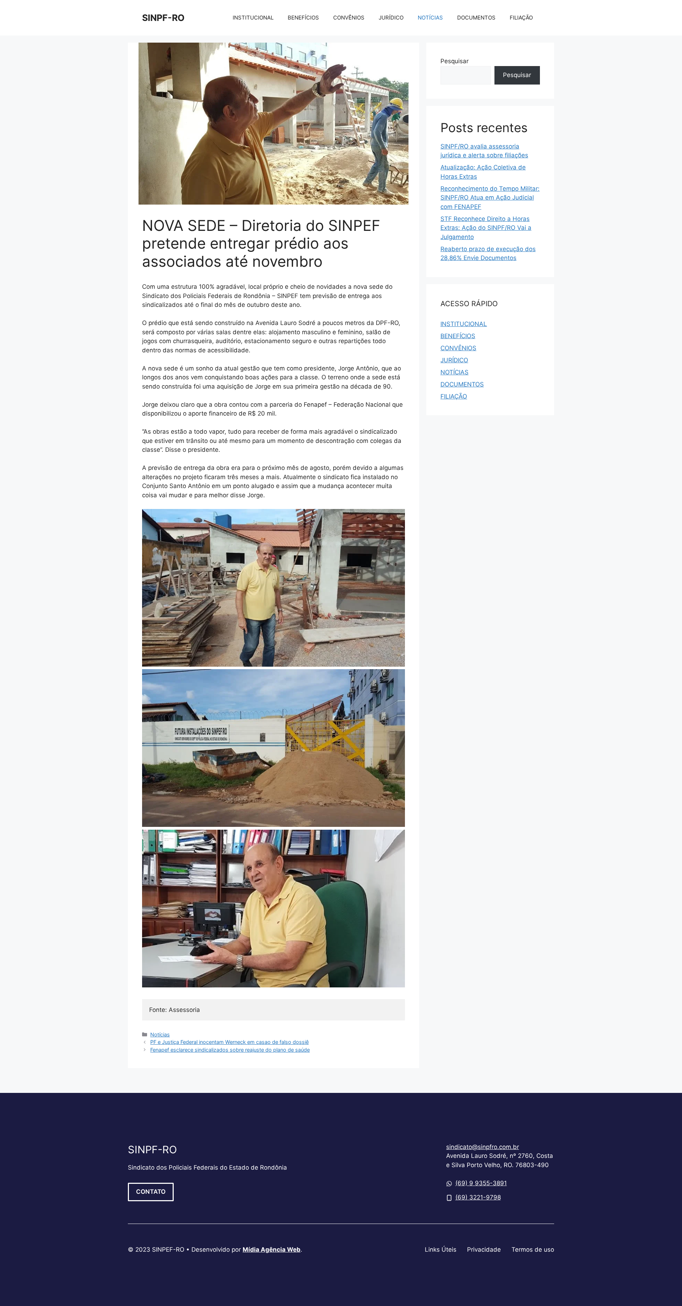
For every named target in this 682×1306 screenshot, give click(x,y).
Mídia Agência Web (272, 1249)
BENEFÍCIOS (303, 17)
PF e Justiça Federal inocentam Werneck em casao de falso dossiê (229, 1042)
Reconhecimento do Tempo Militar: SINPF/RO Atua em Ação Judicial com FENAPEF (490, 197)
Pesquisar (454, 61)
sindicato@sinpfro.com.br (482, 1146)
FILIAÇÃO (521, 17)
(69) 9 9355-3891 (481, 1183)
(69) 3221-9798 (478, 1197)
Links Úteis (440, 1249)
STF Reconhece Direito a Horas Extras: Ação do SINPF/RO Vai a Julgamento (485, 227)
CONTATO (151, 1191)
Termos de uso (533, 1249)
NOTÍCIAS (430, 17)
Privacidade (484, 1249)
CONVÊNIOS (348, 17)
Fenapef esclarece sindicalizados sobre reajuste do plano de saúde (230, 1050)
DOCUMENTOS (476, 17)
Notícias (160, 1034)
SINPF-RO (163, 17)
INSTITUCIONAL (253, 17)
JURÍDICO (391, 17)
